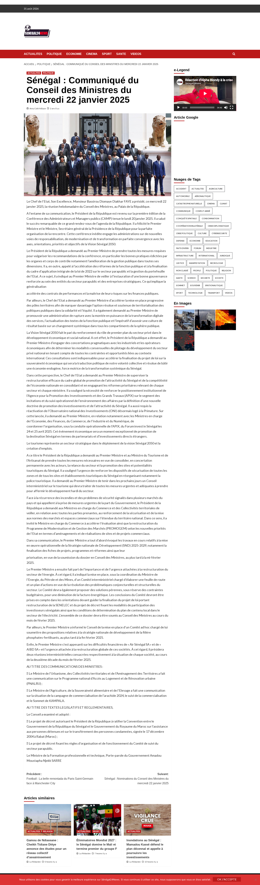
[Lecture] (178, 107)
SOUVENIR (195, 285)
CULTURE (202, 233)
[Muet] (226, 107)
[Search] (234, 54)
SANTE (121, 53)
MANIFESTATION (197, 263)
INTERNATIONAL (207, 255)
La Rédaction (35, 862)
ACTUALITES (33, 53)
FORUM (197, 248)
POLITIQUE (54, 53)
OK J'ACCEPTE (226, 879)
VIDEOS (136, 53)
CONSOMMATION (210, 218)
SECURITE (205, 278)
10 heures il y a (151, 862)
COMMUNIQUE (183, 211)
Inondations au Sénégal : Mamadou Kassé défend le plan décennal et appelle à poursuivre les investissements (144, 849)
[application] (205, 93)
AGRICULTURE (216, 189)
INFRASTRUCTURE (184, 255)
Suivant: (136, 779)
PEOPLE (197, 270)
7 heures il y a (101, 853)
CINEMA (91, 53)
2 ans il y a (54, 108)
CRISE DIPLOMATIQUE (218, 226)
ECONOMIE (74, 53)
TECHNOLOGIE (195, 293)
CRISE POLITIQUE (184, 233)
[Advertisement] (205, 148)
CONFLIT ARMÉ (203, 211)
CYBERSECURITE (219, 233)
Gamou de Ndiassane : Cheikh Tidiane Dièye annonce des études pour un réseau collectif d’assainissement (46, 849)
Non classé (182, 270)
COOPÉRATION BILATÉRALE (189, 226)
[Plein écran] (231, 107)
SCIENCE (192, 278)
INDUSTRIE (211, 248)
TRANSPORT (214, 293)
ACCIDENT (181, 189)
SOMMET (180, 285)
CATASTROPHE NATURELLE (189, 203)
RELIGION (48, 831)
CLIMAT (223, 203)
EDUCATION (211, 241)
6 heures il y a (51, 862)
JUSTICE (180, 263)
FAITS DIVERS (182, 248)
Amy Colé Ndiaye (38, 108)
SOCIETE (219, 278)
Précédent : (60, 779)
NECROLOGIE (216, 263)
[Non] (255, 879)
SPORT (107, 53)
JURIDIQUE (225, 255)
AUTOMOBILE (183, 196)
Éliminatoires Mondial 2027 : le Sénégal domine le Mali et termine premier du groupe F (96, 844)
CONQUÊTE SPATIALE (186, 218)
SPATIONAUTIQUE (214, 285)
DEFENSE (180, 241)
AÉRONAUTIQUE (203, 196)
